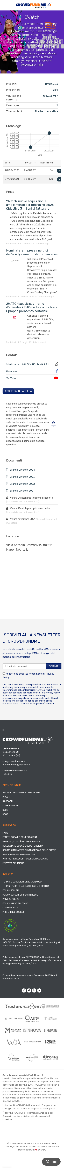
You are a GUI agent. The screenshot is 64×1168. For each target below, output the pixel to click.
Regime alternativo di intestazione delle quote (29, 850)
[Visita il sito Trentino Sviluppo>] (32, 1042)
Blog (5, 810)
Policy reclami (11, 890)
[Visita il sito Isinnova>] (32, 1030)
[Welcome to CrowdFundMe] (34, 5)
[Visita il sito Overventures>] (50, 1018)
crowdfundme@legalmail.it (16, 764)
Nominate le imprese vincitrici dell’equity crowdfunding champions (32, 252)
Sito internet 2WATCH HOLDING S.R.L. (28, 364)
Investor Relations (13, 863)
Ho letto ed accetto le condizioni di (28, 675)
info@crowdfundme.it (42, 703)
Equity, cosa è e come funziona (20, 837)
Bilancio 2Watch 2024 (22, 469)
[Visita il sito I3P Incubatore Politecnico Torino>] (50, 1042)
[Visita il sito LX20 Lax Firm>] (14, 1018)
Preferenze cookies (14, 912)
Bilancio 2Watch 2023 (22, 476)
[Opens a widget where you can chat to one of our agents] (51, 1162)
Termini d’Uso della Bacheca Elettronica (26, 886)
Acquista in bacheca (18, 391)
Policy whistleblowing (16, 903)
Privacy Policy (53, 692)
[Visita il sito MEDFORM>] (14, 1030)
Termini (8, 695)
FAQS (5, 832)
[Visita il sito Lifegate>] (50, 1030)
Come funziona (11, 805)
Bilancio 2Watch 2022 (22, 483)
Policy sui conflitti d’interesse (20, 894)
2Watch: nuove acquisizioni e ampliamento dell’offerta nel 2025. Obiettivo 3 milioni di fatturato (30, 204)
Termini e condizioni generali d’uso (22, 881)
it (3, 730)
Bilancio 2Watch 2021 (21, 490)
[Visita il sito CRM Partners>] (32, 1057)
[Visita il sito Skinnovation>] (50, 1006)
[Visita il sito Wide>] (32, 1018)
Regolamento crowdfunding (19, 854)
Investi (6, 797)
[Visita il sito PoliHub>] (14, 1057)
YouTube (11, 378)
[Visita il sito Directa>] (50, 1057)
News (5, 814)
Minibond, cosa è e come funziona (21, 841)
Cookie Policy (10, 907)
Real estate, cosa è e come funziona (23, 846)
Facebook (11, 371)
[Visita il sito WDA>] (14, 1042)
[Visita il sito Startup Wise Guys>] (32, 1006)
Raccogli (8, 801)
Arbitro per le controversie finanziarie (25, 858)
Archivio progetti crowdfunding (21, 792)
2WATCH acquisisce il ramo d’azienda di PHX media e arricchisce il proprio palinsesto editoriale (31, 307)
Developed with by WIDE (32, 1149)
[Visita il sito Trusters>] (14, 1006)
